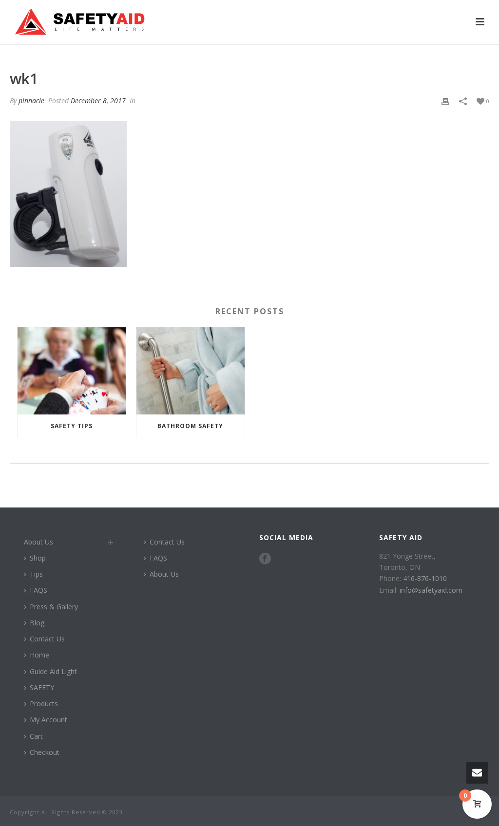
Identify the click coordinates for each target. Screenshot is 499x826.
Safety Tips (72, 426)
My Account (48, 719)
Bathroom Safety (190, 426)
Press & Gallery (54, 606)
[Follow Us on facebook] (265, 559)
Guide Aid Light (53, 671)
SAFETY (42, 687)
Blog (37, 622)
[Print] (445, 100)
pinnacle (31, 100)
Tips (36, 574)
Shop (38, 558)
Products (44, 703)
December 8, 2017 (98, 100)
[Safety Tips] (72, 370)
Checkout (44, 752)
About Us (38, 541)
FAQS (38, 590)
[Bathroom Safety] (190, 370)
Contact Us (47, 638)
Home (39, 654)
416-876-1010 (425, 578)
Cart (36, 736)
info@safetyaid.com (431, 590)
